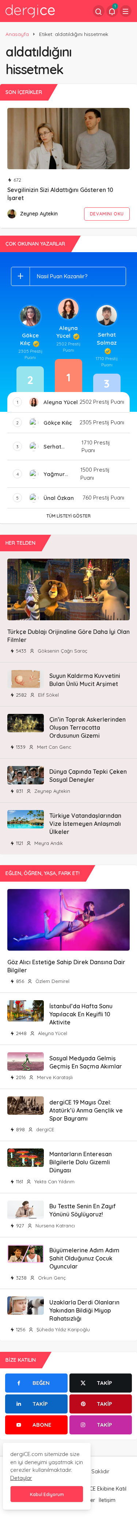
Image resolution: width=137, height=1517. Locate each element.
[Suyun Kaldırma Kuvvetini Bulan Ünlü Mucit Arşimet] (25, 679)
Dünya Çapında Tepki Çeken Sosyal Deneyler (88, 775)
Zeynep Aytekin (39, 213)
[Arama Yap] (98, 11)
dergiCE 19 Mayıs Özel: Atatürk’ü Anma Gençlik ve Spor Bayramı (86, 1110)
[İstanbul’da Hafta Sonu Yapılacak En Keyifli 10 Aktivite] (25, 1010)
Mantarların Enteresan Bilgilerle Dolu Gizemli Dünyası (80, 1162)
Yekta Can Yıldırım (54, 1181)
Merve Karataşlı (54, 1077)
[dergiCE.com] (30, 10)
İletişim (107, 1500)
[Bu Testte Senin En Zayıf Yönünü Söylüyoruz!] (25, 1210)
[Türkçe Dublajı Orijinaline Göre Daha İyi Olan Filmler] (68, 589)
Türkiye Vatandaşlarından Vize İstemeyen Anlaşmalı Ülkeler (85, 823)
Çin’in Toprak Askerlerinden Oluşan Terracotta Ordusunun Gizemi (87, 727)
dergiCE (44, 1129)
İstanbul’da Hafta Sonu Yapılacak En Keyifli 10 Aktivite (81, 1014)
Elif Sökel (48, 695)
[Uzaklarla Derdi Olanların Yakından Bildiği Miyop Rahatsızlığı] (25, 1305)
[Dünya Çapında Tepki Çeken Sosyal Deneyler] (25, 775)
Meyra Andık (48, 843)
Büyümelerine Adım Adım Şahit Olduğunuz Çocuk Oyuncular (84, 1258)
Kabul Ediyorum (47, 1494)
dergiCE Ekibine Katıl (101, 1488)
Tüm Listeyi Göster (68, 516)
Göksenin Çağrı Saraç (61, 651)
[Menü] (126, 11)
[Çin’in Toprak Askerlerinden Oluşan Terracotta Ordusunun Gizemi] (25, 723)
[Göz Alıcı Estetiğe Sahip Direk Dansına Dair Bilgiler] (68, 920)
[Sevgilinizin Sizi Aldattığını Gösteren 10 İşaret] (68, 139)
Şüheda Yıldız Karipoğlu (62, 1329)
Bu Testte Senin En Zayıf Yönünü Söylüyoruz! (82, 1210)
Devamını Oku (107, 214)
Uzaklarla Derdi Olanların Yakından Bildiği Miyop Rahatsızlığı (84, 1310)
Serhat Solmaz (107, 338)
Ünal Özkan (58, 497)
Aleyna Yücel (67, 332)
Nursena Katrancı (54, 1226)
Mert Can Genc (53, 747)
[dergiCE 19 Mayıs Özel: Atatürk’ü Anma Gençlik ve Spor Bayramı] (25, 1105)
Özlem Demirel (51, 981)
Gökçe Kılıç (29, 339)
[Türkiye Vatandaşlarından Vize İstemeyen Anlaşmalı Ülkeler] (25, 819)
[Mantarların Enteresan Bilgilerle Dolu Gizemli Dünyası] (25, 1157)
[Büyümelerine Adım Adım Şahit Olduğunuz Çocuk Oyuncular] (25, 1254)
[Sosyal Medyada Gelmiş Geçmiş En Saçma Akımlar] (25, 1061)
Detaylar (21, 1477)
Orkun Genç (51, 1278)
